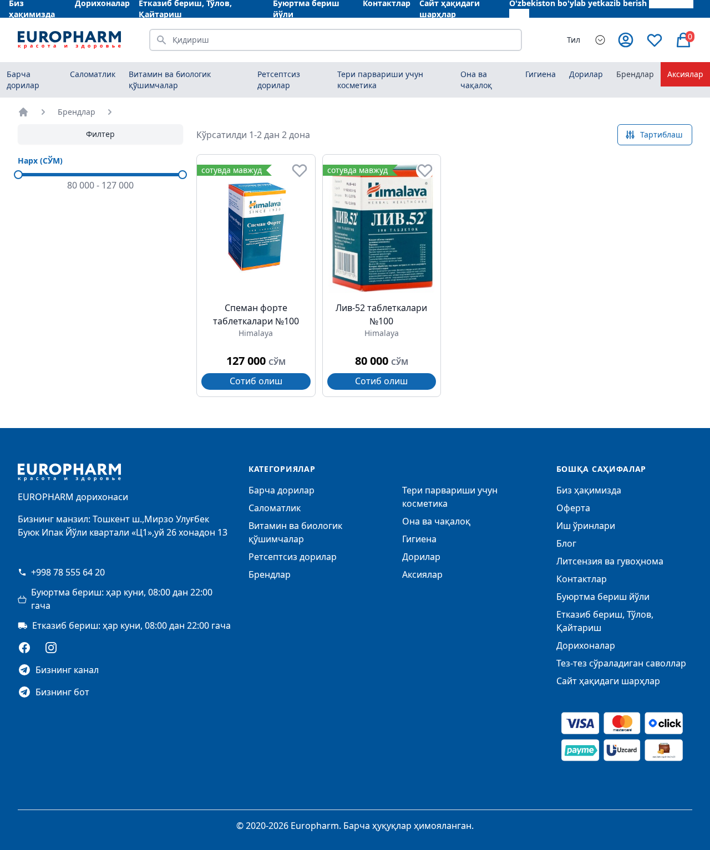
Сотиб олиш (256, 381)
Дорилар (421, 557)
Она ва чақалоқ (436, 521)
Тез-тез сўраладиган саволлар (621, 663)
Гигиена (419, 539)
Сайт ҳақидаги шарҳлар (608, 681)
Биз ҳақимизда (588, 490)
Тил (573, 39)
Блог (566, 543)
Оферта (573, 508)
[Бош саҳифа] (23, 112)
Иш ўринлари (585, 526)
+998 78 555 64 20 (68, 572)
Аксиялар (685, 74)
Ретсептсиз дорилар (292, 557)
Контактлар (581, 579)
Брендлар (635, 74)
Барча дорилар (23, 79)
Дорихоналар (585, 645)
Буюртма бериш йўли (603, 597)
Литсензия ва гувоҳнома (609, 561)
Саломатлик (274, 508)
